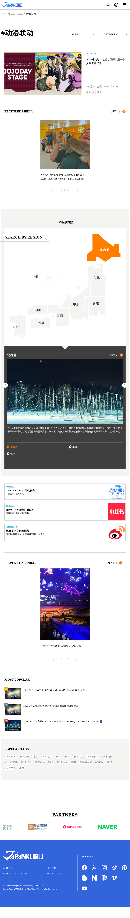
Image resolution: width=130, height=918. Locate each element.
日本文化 (78, 756)
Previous (53, 189)
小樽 (74, 447)
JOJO (115, 86)
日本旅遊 (62, 762)
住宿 (90, 86)
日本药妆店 (86, 762)
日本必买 (46, 756)
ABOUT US (8, 868)
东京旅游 (40, 762)
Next (76, 189)
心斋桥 (99, 762)
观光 (51, 762)
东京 (107, 86)
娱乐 (99, 86)
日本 (58, 756)
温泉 (74, 762)
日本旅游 (24, 756)
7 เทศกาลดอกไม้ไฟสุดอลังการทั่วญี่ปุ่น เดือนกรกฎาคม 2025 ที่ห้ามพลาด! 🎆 (62, 721)
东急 (90, 92)
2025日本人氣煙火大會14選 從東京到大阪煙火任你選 (50, 706)
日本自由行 (93, 756)
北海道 (14, 447)
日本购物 (10, 756)
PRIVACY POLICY (56, 873)
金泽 (110, 762)
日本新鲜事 (12, 762)
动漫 (99, 92)
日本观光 (26, 762)
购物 (22, 768)
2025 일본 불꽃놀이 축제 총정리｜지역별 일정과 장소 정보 (54, 690)
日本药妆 (107, 756)
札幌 (12, 454)
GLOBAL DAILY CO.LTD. (16, 873)
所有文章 (116, 111)
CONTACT (52, 868)
